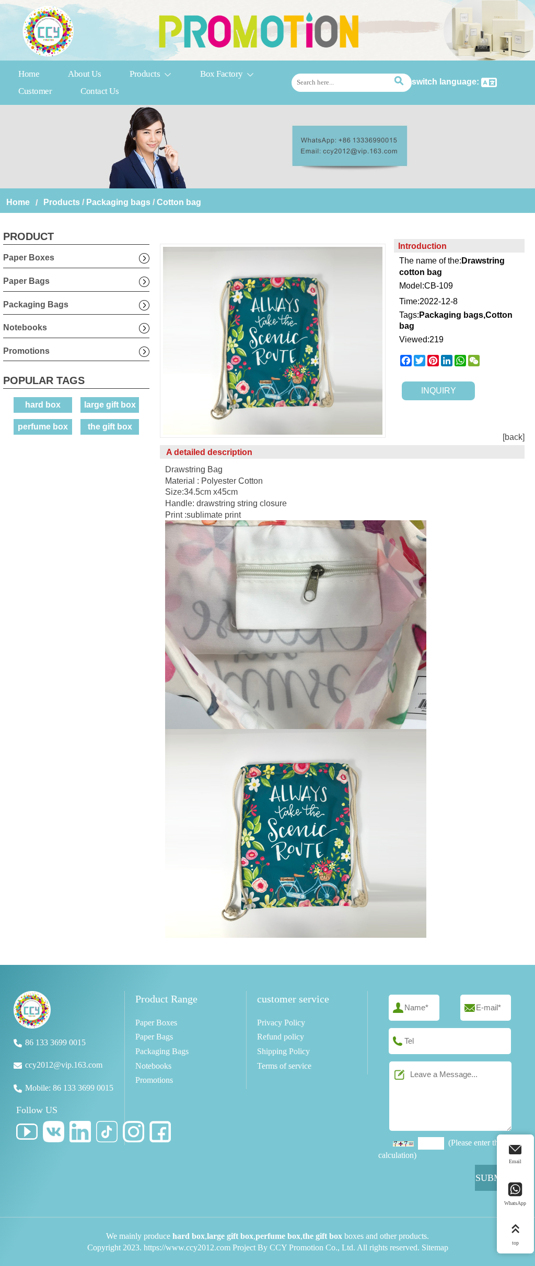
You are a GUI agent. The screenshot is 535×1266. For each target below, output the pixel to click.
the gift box (110, 426)
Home (28, 74)
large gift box (110, 404)
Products (150, 74)
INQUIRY (438, 390)
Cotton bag (179, 202)
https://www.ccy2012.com (187, 1247)
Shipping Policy (283, 1051)
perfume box (43, 426)
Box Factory (227, 74)
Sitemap (435, 1247)
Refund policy (280, 1036)
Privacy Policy (281, 1022)
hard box (43, 404)
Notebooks (25, 327)
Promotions (26, 351)
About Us (84, 74)
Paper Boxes (28, 257)
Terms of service (284, 1065)
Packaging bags (118, 202)
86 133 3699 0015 (55, 1042)
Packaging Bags (35, 304)
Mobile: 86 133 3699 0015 (69, 1087)
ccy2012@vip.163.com (63, 1064)
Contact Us (99, 91)
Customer (35, 91)
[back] (514, 437)
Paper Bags (26, 281)
